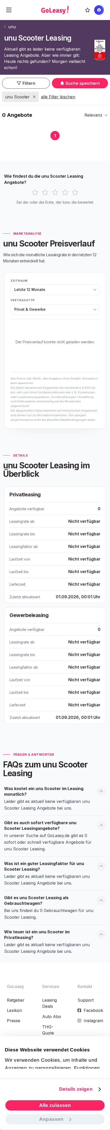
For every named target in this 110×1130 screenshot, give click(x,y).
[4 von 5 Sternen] (65, 192)
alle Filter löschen (58, 96)
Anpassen (51, 1119)
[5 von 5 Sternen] (75, 192)
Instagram (93, 1020)
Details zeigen (75, 1089)
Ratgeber (16, 1000)
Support (86, 1000)
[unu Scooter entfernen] (34, 97)
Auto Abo (51, 1016)
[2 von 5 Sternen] (45, 192)
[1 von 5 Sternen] (35, 192)
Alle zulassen (55, 1105)
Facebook (93, 1010)
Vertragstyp (22, 300)
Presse (13, 1020)
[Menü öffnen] (9, 10)
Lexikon (14, 1010)
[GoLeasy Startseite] (55, 10)
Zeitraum (18, 280)
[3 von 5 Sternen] (55, 192)
